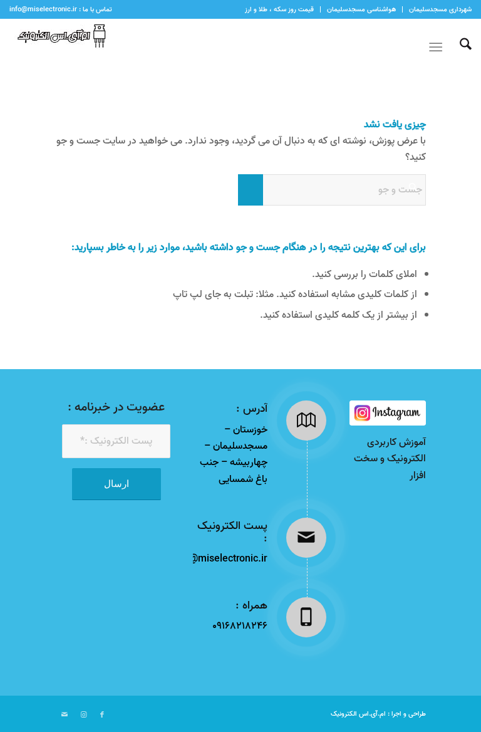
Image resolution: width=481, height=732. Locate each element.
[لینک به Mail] (64, 715)
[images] (387, 413)
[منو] (438, 48)
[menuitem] (437, 9)
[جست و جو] (459, 47)
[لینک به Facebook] (102, 715)
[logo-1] (58, 47)
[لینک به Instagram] (83, 715)
